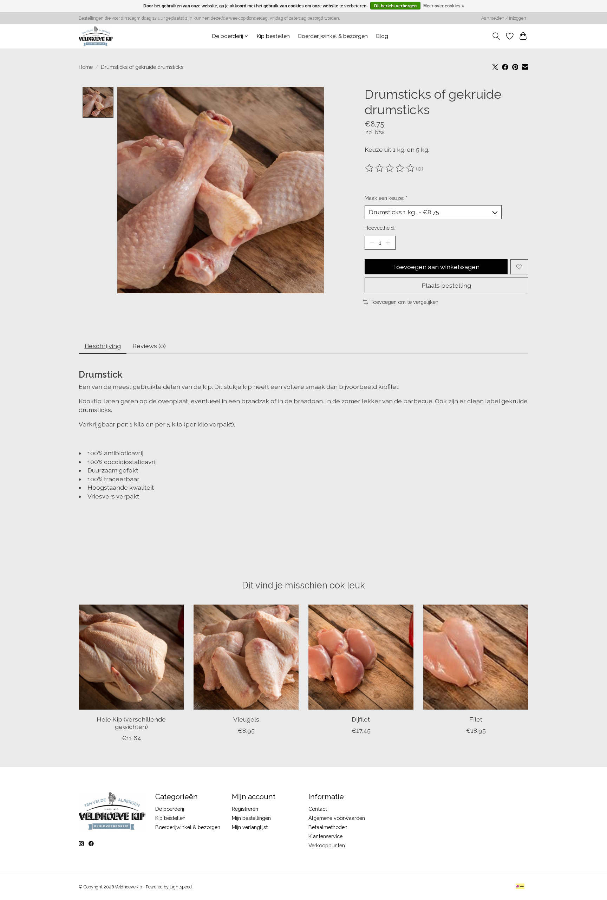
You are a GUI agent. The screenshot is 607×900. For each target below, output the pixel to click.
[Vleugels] (246, 657)
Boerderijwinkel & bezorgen (333, 36)
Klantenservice (325, 836)
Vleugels (246, 719)
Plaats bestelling (446, 285)
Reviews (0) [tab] (149, 346)
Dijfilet (361, 719)
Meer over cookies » (443, 6)
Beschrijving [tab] (103, 346)
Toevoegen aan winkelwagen (436, 266)
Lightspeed (181, 887)
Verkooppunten (326, 845)
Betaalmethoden (327, 827)
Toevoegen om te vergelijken (404, 302)
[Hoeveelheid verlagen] (372, 243)
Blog (382, 36)
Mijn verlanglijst (250, 827)
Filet (475, 719)
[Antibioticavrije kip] (96, 36)
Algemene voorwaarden (336, 818)
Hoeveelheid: (380, 228)
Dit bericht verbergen (395, 6)
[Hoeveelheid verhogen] (388, 243)
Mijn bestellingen (251, 818)
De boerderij (169, 809)
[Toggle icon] (496, 36)
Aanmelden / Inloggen (503, 18)
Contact (317, 809)
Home (86, 67)
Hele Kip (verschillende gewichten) (131, 723)
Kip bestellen (273, 36)
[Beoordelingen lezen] (390, 168)
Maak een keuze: (386, 198)
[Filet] (475, 657)
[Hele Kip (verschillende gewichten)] (131, 657)
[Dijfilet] (360, 657)
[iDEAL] (520, 886)
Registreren (245, 809)
